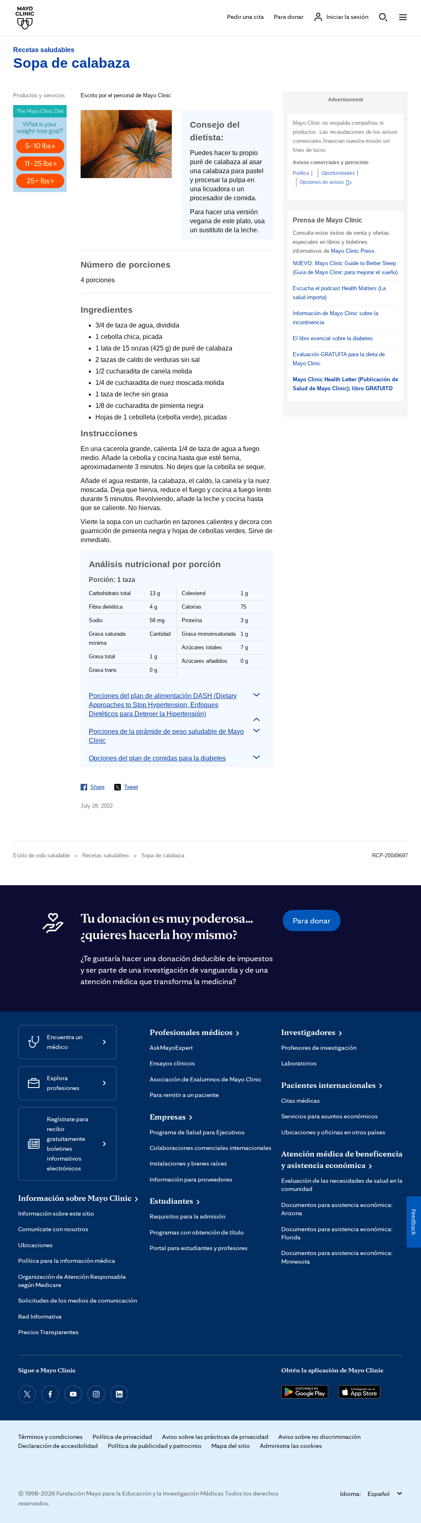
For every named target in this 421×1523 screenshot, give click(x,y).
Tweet (131, 787)
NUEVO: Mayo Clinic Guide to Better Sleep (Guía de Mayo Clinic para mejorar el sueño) (345, 267)
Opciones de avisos (322, 182)
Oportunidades (338, 173)
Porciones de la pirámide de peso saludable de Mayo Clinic (166, 736)
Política (301, 173)
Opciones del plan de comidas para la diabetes (157, 758)
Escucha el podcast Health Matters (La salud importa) (339, 292)
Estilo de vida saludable (41, 855)
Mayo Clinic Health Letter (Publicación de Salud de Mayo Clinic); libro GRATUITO (345, 384)
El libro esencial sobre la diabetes (333, 338)
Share (97, 787)
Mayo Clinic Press (353, 251)
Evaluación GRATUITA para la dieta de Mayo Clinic (339, 358)
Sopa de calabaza (71, 63)
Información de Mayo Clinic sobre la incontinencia (335, 317)
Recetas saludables (43, 49)
